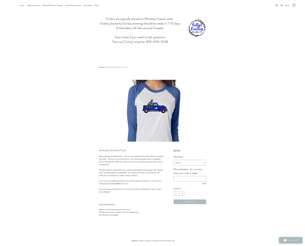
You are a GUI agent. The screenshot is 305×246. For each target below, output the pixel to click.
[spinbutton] (179, 193)
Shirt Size (179, 157)
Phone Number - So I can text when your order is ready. (188, 171)
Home (101, 67)
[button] (293, 5)
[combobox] (190, 163)
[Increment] (182, 193)
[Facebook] (277, 5)
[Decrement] (175, 193)
